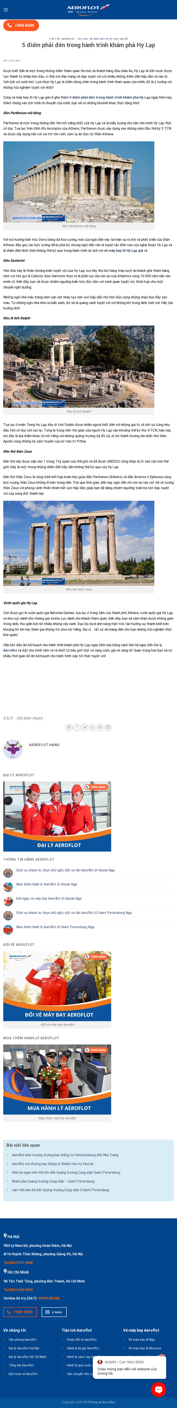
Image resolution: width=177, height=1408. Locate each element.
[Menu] (5, 9)
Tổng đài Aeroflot (21, 1365)
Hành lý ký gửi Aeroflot (83, 1348)
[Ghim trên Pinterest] (100, 727)
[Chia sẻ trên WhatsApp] (69, 727)
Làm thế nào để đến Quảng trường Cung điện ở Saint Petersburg (60, 1190)
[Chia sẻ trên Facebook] (76, 727)
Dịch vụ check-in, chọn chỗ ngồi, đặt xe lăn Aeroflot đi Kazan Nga (65, 870)
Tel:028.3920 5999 (18, 1290)
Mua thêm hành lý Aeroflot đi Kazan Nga (46, 884)
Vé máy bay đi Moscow (144, 1348)
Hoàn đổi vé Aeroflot (81, 1340)
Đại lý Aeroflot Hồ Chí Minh (27, 1357)
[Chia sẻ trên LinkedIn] (108, 727)
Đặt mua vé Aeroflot (23, 1374)
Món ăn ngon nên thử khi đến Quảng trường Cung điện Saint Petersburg (66, 1172)
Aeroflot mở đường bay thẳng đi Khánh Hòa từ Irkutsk (53, 1164)
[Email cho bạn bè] (92, 727)
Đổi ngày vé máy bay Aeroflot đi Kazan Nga (49, 898)
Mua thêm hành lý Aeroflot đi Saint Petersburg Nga (55, 927)
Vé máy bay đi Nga (141, 1340)
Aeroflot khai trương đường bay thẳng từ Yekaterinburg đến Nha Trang (65, 1155)
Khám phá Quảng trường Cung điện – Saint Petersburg (53, 1181)
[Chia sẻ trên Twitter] (84, 727)
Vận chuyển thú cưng (82, 1374)
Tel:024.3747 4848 (18, 1263)
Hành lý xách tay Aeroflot (85, 1357)
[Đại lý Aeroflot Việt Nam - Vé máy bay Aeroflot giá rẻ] (88, 10)
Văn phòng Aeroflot (22, 1340)
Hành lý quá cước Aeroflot (85, 1365)
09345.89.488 (48, 1298)
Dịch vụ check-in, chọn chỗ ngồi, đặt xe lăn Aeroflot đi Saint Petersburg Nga (74, 913)
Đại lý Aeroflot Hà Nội (24, 1348)
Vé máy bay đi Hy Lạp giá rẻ (109, 39)
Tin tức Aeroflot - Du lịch (68, 39)
